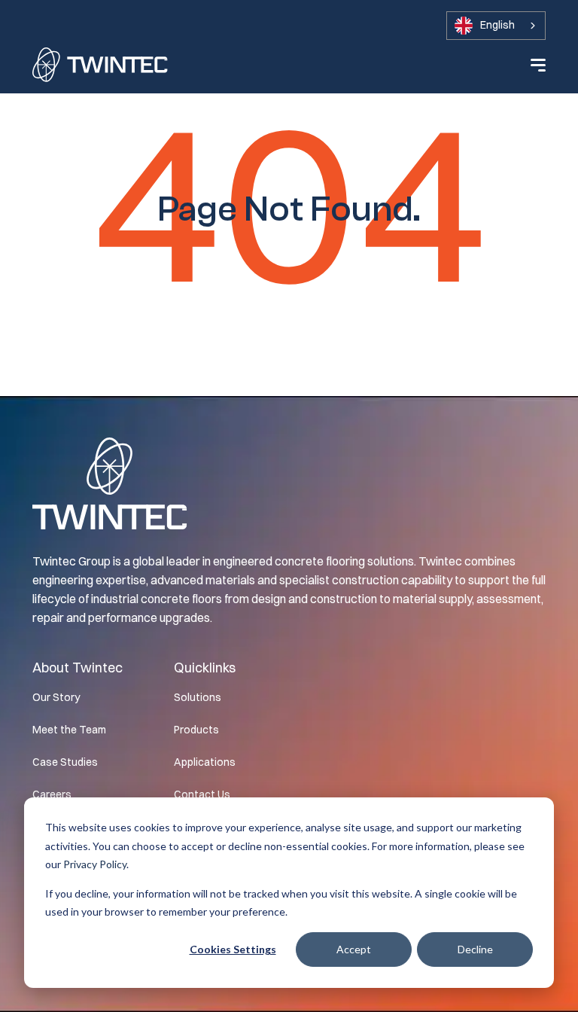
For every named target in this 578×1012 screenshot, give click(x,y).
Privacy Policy (94, 864)
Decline (475, 949)
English (497, 25)
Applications (205, 762)
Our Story (56, 697)
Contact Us (202, 794)
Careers (51, 794)
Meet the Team (69, 729)
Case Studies (65, 762)
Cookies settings (233, 949)
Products (196, 729)
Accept (353, 949)
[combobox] (496, 25)
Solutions (197, 697)
